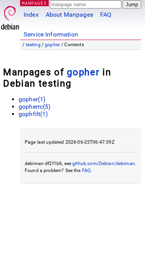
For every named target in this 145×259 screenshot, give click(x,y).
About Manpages (69, 14)
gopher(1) (32, 99)
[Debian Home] (10, 15)
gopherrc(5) (35, 106)
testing (33, 44)
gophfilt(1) (33, 114)
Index (31, 14)
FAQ (105, 14)
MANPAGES (34, 2)
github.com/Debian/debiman (103, 163)
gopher (52, 44)
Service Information (51, 34)
